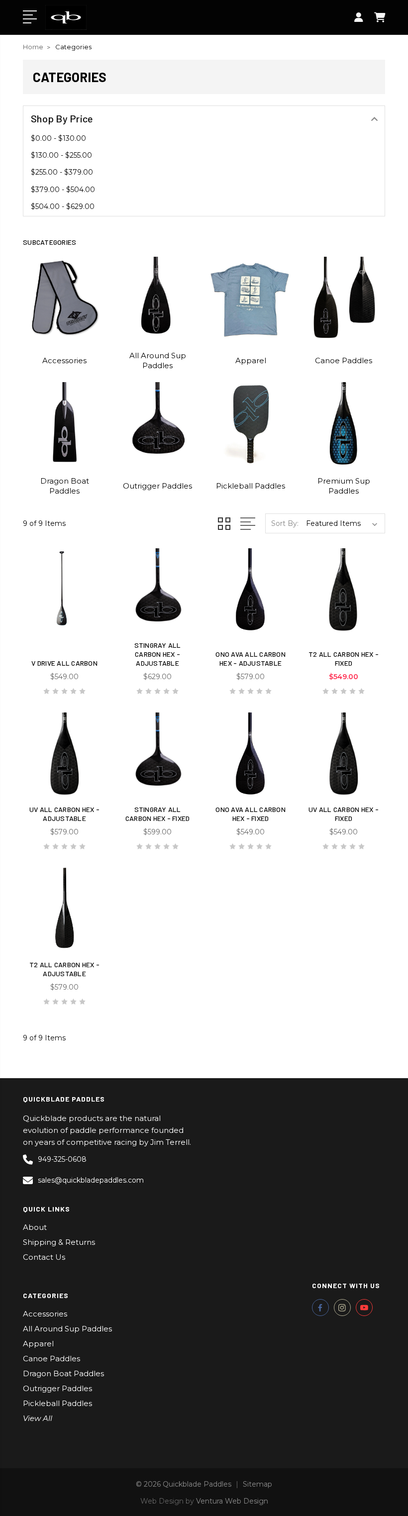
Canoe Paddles (343, 360)
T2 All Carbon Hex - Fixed (343, 658)
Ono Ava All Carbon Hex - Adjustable (250, 658)
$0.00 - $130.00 (58, 138)
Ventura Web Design (232, 1501)
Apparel (250, 360)
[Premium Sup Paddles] (343, 423)
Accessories (64, 360)
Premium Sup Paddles (343, 486)
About (35, 1227)
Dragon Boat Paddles (64, 486)
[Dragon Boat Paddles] (64, 423)
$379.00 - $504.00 (63, 189)
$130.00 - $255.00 (61, 155)
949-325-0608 (62, 1159)
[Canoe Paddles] (343, 298)
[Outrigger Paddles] (157, 423)
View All (37, 1418)
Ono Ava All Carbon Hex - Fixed (250, 813)
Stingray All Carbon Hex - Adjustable (157, 654)
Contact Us (44, 1257)
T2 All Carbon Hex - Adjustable (64, 969)
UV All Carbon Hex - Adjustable (64, 813)
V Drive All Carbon (64, 663)
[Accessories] (64, 298)
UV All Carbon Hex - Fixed (343, 813)
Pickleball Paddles (250, 486)
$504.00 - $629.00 (63, 206)
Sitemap (257, 1484)
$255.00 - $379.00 (62, 172)
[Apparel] (250, 298)
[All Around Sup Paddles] (157, 298)
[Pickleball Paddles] (250, 423)
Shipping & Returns (59, 1242)
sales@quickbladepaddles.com (91, 1180)
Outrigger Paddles (157, 486)
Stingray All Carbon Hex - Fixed (157, 813)
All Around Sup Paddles (157, 360)
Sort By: (285, 523)
